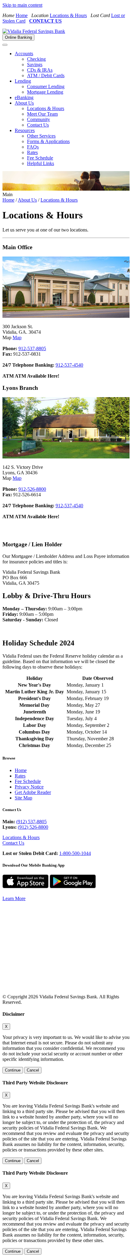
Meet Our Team (42, 114)
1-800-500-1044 (75, 853)
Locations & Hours (68, 15)
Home (22, 15)
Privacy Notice (29, 786)
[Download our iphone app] (25, 888)
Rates (32, 152)
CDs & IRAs (39, 70)
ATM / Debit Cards (45, 75)
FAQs (33, 146)
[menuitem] (72, 64)
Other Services (41, 135)
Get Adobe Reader (33, 792)
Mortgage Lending (45, 92)
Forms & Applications (48, 141)
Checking (36, 59)
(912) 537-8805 (31, 821)
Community (38, 119)
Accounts (24, 53)
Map (17, 337)
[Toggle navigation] (4, 45)
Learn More (13, 898)
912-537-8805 (32, 348)
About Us (24, 103)
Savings (34, 64)
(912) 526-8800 (33, 827)
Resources (25, 130)
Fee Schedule (40, 157)
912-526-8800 (32, 489)
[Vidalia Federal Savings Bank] (33, 31)
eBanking (24, 97)
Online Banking (18, 37)
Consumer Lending (45, 86)
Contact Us (38, 124)
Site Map (23, 797)
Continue (13, 1070)
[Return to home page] (53, 960)
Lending (23, 81)
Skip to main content (22, 5)
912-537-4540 (69, 365)
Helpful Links (40, 163)
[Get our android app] (73, 888)
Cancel (33, 1070)
